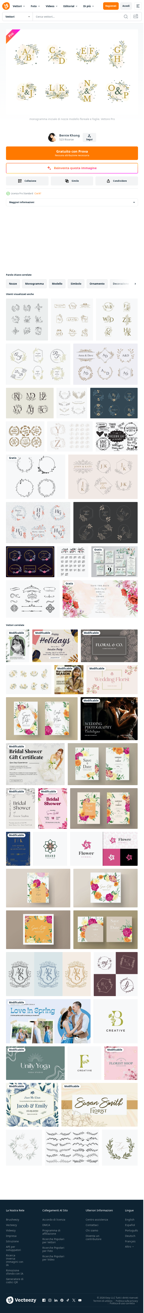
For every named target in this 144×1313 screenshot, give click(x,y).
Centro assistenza (97, 1218)
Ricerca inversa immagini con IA (14, 1258)
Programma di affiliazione (51, 1230)
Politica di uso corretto (119, 1301)
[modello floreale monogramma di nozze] (114, 401)
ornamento (97, 282)
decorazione (121, 282)
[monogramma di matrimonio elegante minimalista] (72, 318)
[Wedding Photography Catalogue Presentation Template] (109, 716)
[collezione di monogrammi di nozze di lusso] (38, 362)
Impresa (11, 1234)
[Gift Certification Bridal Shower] (35, 762)
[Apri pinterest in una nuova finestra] (61, 1298)
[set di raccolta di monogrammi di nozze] (30, 401)
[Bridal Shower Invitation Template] (20, 806)
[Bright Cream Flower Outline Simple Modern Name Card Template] (99, 1103)
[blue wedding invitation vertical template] (18, 847)
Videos (50, 6)
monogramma (34, 282)
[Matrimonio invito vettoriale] (33, 597)
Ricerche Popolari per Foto (53, 1247)
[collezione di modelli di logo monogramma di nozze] (105, 520)
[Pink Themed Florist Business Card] (121, 1061)
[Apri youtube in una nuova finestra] (79, 1298)
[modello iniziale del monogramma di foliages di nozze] (105, 362)
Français (127, 1239)
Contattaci (92, 1223)
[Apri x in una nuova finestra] (73, 1298)
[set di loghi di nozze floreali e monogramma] (30, 559)
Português (128, 1228)
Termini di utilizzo (100, 1299)
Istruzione (12, 1239)
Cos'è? (37, 193)
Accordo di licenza (53, 1218)
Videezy (11, 1228)
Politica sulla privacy (124, 1299)
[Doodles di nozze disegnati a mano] (117, 434)
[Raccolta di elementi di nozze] (72, 401)
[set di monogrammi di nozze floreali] (38, 520)
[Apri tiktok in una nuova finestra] (67, 1298)
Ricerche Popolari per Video (53, 1256)
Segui (89, 139)
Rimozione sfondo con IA (14, 1270)
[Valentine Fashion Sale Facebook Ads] (48, 1019)
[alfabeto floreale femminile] (70, 434)
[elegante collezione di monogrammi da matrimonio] (103, 475)
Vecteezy (11, 1223)
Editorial (68, 6)
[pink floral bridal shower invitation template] (52, 806)
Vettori (17, 6)
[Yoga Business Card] (35, 1061)
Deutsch (127, 1234)
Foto (34, 6)
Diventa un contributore (93, 1235)
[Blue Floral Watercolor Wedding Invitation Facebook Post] (32, 1103)
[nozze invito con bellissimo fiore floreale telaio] (42, 716)
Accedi (126, 6)
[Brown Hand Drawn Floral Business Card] (109, 644)
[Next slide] (129, 281)
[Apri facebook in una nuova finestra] (43, 1298)
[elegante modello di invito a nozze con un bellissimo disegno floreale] (100, 597)
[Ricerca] (126, 16)
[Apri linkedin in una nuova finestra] (55, 1298)
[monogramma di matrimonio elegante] (117, 318)
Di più (87, 6)
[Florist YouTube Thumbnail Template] (112, 677)
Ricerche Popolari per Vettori (53, 1239)
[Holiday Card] (55, 644)
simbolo (76, 282)
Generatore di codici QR (14, 1278)
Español (127, 1223)
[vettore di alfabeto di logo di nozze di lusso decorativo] (116, 972)
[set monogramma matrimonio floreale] (27, 318)
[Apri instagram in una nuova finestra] (49, 1298)
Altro (125, 1244)
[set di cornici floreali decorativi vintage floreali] (35, 475)
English (127, 1218)
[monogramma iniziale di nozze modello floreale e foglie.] (28, 677)
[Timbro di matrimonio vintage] (25, 434)
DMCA (46, 1223)
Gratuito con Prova (72, 153)
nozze (13, 282)
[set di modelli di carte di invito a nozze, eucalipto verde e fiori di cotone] (114, 559)
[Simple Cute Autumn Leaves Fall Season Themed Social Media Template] (68, 677)
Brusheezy (12, 1218)
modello (57, 282)
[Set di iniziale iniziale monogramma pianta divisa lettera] (72, 559)
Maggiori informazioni (21, 200)
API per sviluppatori (13, 1246)
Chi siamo (92, 1228)
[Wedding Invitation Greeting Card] (17, 644)
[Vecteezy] (6, 6)
